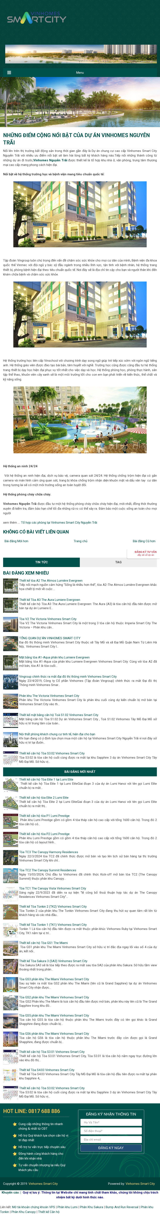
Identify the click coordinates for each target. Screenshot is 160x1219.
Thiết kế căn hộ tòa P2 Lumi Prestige (44, 834)
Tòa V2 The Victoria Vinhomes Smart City (47, 619)
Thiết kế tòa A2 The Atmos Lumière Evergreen (50, 580)
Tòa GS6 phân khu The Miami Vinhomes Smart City (54, 1034)
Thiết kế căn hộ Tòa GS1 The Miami (43, 943)
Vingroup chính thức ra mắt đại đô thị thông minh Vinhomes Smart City (68, 676)
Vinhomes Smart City (43, 1184)
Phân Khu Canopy (23, 1212)
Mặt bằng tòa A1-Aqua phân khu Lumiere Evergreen (54, 657)
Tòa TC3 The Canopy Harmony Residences (48, 852)
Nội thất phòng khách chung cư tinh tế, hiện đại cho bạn (57, 734)
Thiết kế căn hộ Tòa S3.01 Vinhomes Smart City (52, 1052)
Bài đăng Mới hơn (16, 541)
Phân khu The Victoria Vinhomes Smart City (49, 696)
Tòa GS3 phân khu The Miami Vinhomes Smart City (54, 979)
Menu (80, 73)
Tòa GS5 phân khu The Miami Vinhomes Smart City (54, 1015)
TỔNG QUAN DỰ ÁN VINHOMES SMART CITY (49, 638)
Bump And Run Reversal (122, 1207)
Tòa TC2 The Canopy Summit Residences (47, 870)
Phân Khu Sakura (91, 1207)
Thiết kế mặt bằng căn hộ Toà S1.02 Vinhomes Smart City (58, 715)
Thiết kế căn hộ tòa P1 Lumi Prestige (44, 816)
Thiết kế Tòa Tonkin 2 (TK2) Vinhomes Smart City (53, 906)
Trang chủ (80, 541)
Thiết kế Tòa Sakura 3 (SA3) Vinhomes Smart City (53, 961)
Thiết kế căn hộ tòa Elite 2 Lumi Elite (44, 798)
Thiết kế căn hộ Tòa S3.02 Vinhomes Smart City (52, 753)
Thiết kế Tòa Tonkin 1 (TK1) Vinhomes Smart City (53, 925)
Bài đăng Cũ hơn (144, 541)
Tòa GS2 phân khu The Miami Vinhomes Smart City (54, 997)
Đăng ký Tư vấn (146, 553)
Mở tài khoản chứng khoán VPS (33, 1207)
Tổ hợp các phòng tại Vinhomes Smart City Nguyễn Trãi (59, 522)
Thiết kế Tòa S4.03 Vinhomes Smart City (46, 1070)
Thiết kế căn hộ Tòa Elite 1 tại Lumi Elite (46, 779)
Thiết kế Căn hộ (49, 1212)
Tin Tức (41, 562)
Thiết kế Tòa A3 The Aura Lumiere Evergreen (49, 600)
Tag (118, 562)
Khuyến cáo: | (11, 1192)
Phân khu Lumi (68, 1207)
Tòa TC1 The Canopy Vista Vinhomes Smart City (52, 888)
